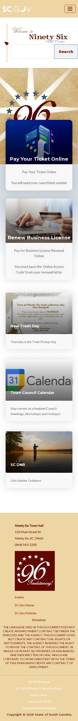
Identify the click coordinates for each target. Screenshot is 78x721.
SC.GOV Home (39, 682)
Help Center (39, 695)
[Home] (40, 34)
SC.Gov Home (24, 605)
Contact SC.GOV (39, 701)
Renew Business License (39, 237)
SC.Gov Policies (25, 613)
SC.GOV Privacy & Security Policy (39, 688)
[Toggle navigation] (70, 9)
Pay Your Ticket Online (39, 159)
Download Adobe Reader (39, 708)
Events (19, 597)
